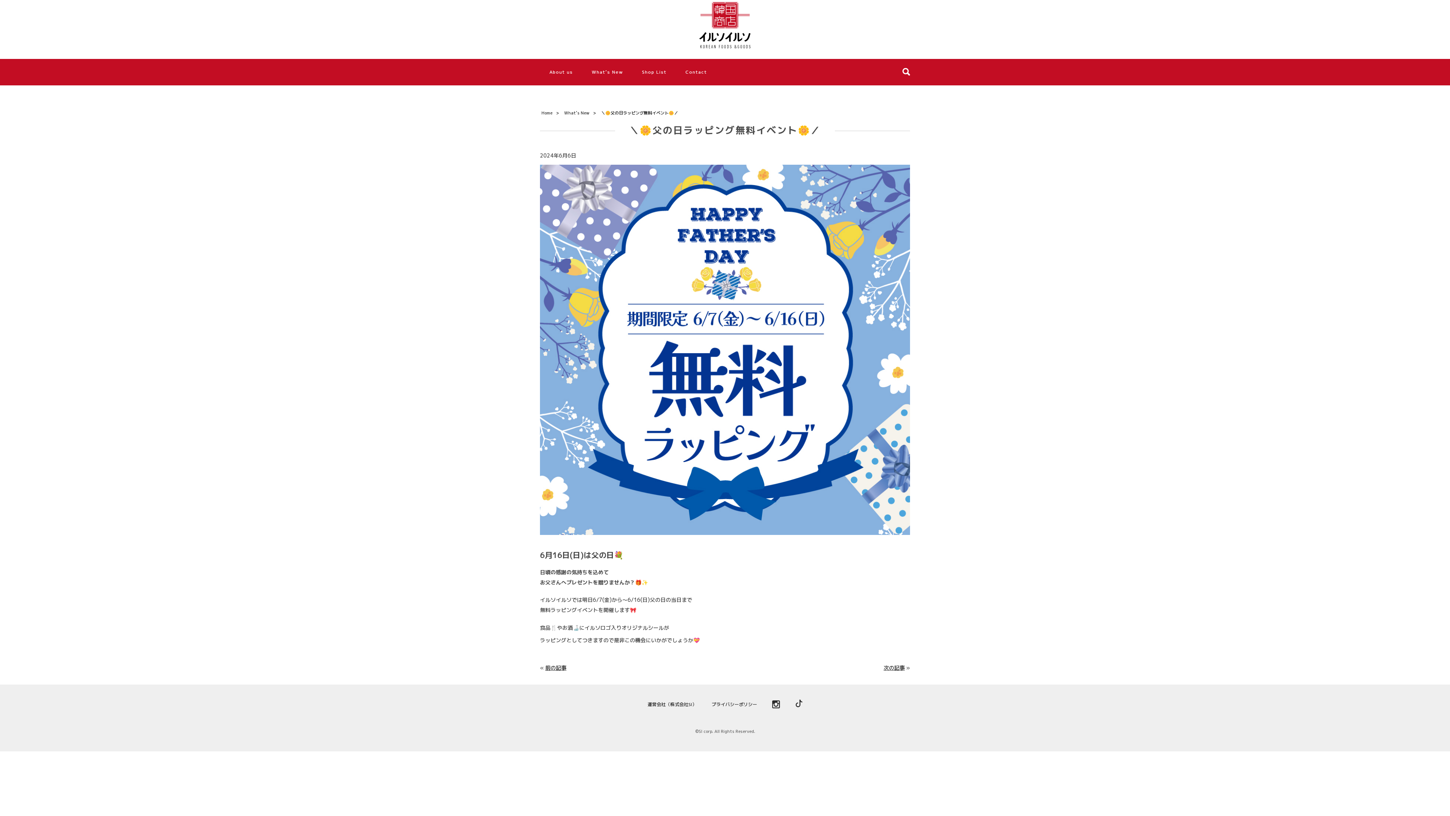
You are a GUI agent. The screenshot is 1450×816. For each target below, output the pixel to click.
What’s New (607, 72)
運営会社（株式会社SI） (672, 704)
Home (546, 113)
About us (561, 72)
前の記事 (555, 667)
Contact (696, 72)
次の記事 (894, 667)
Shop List (654, 72)
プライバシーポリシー (734, 704)
